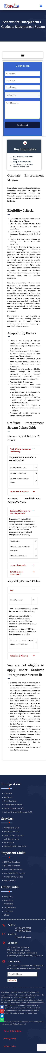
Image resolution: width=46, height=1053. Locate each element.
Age (11, 590)
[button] (22, 55)
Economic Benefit (18, 565)
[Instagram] (2, 1011)
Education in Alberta (19, 491)
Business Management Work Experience (20, 512)
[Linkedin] (2, 1016)
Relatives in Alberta (19, 656)
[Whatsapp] (2, 1020)
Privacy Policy (10, 1038)
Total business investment (16, 573)
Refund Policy (10, 1046)
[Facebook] (2, 1007)
